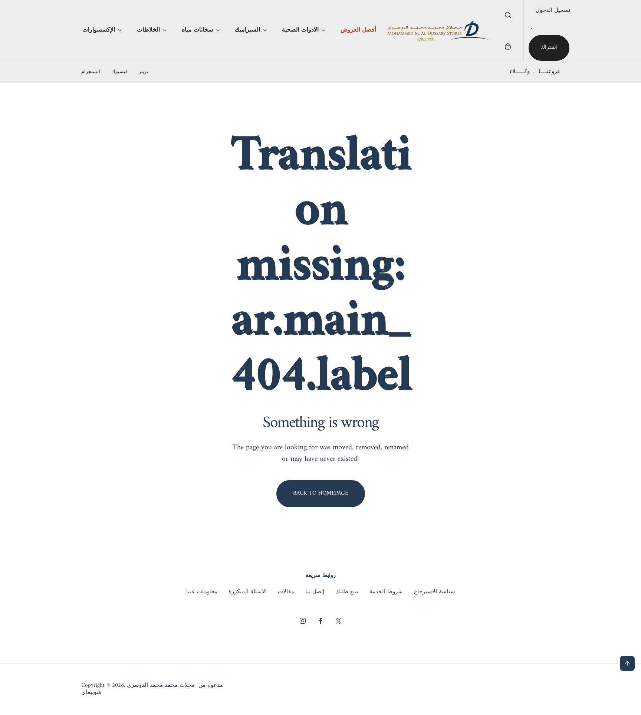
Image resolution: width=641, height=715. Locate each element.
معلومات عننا (201, 592)
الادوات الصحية (300, 30)
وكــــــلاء (520, 72)
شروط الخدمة (386, 592)
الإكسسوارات (98, 30)
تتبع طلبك (346, 592)
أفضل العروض (358, 30)
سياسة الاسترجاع (434, 592)
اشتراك (549, 48)
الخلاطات (148, 30)
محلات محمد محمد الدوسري (161, 685)
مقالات (286, 592)
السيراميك (247, 30)
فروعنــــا (549, 72)
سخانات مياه (197, 30)
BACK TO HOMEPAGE (320, 493)
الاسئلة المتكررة (248, 592)
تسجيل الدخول (553, 11)
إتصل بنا (314, 592)
